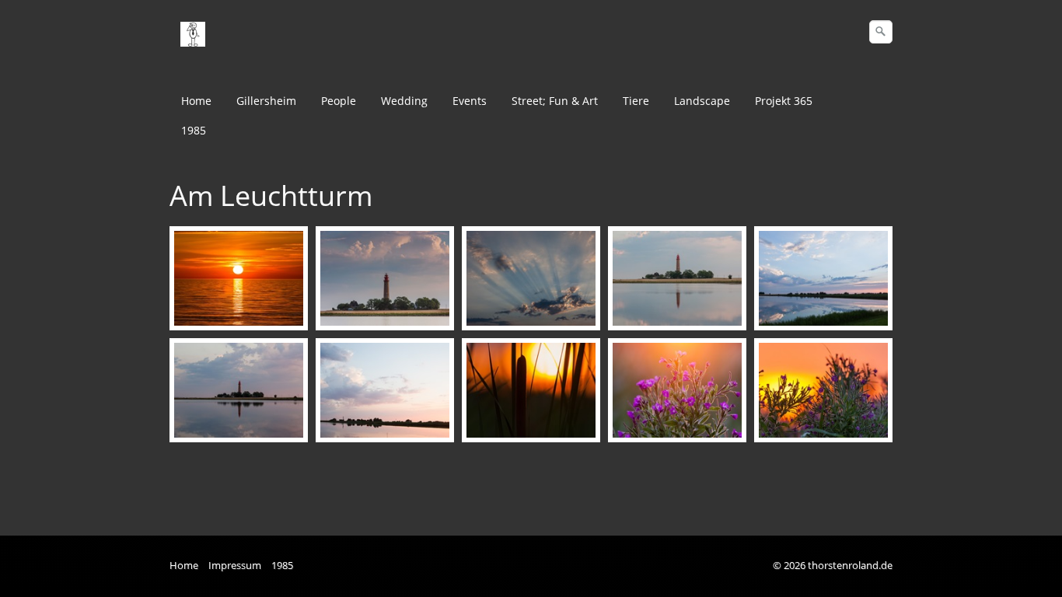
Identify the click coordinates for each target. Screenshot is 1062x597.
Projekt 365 (783, 100)
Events (469, 100)
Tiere (636, 100)
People (338, 100)
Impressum (234, 565)
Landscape (702, 100)
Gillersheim (266, 100)
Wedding (404, 100)
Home (196, 100)
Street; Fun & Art (555, 100)
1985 (193, 130)
